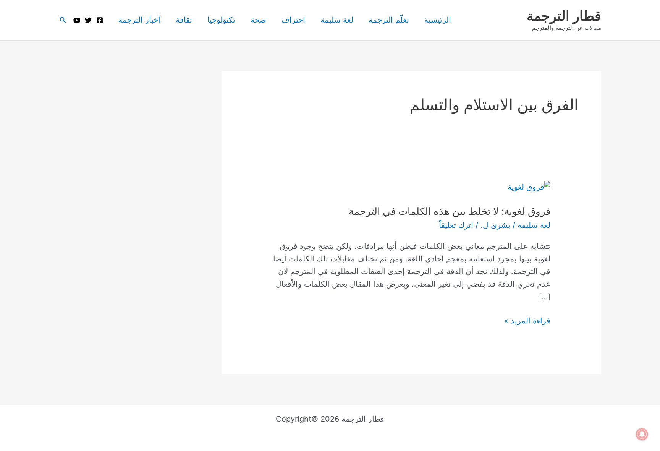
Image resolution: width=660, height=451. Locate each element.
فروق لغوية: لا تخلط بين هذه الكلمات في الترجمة (449, 211)
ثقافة (184, 19)
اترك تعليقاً (456, 225)
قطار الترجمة (564, 16)
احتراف (293, 19)
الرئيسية (437, 19)
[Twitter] (88, 20)
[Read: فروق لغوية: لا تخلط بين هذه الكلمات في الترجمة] (529, 186)
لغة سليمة (336, 19)
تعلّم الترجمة (389, 19)
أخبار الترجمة (139, 19)
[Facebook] (99, 20)
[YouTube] (76, 20)
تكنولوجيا (221, 19)
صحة (258, 19)
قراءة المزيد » (527, 320)
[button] (62, 20)
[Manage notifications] (642, 434)
